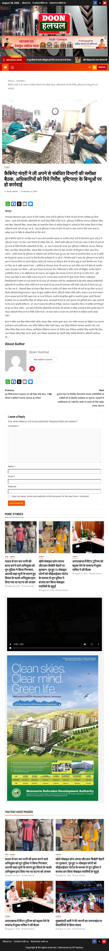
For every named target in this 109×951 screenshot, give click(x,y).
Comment (13, 426)
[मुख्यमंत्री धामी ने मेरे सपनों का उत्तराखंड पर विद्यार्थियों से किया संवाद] (80, 897)
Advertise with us (58, 3)
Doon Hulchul (12, 192)
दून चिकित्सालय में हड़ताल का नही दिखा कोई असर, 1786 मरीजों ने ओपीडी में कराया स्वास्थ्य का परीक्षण (28, 394)
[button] (12, 67)
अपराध (6, 556)
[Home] (5, 67)
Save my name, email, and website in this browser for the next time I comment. (50, 496)
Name (11, 466)
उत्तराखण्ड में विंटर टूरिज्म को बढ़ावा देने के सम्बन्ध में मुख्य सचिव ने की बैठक (87, 565)
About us (26, 3)
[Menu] (12, 67)
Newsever (64, 947)
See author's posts (43, 359)
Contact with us (40, 3)
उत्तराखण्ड (7, 167)
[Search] (90, 67)
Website (12, 486)
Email (11, 476)
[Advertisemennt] (54, 42)
